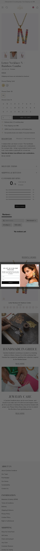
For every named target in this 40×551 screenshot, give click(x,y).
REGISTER (10, 282)
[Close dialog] (38, 265)
